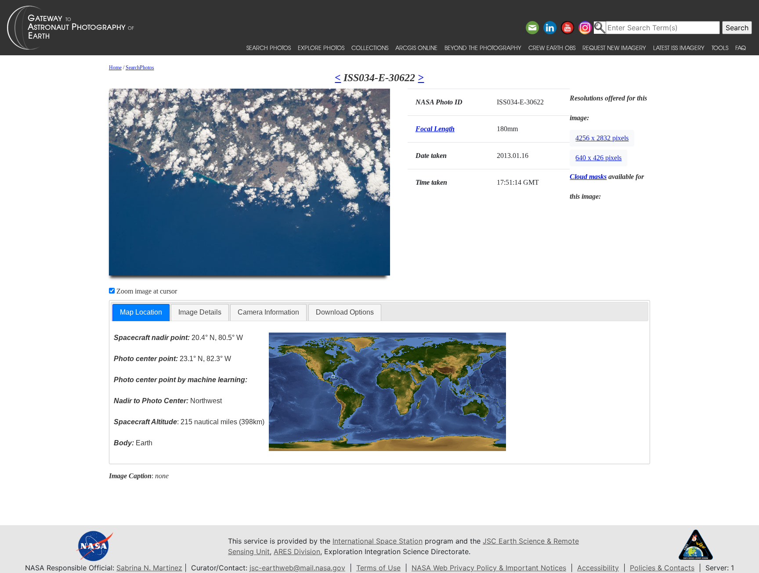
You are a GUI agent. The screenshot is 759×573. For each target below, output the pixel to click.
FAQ (740, 47)
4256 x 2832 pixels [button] (602, 138)
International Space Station (378, 541)
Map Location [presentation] (141, 312)
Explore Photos (321, 47)
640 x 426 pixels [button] (598, 157)
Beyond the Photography (483, 47)
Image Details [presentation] (199, 312)
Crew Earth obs (551, 47)
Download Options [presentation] (345, 312)
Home (115, 67)
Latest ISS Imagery (679, 47)
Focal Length (435, 129)
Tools (720, 47)
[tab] (141, 312)
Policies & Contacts (662, 567)
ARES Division (297, 551)
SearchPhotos (140, 67)
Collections (369, 47)
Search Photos (268, 47)
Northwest (168, 401)
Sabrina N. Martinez (149, 567)
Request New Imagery (614, 47)
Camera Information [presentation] (268, 312)
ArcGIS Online (416, 47)
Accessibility (598, 567)
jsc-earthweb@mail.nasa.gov (297, 567)
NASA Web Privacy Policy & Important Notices (489, 567)
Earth (133, 443)
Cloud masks (588, 176)
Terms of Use (378, 567)
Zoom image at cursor (146, 291)
